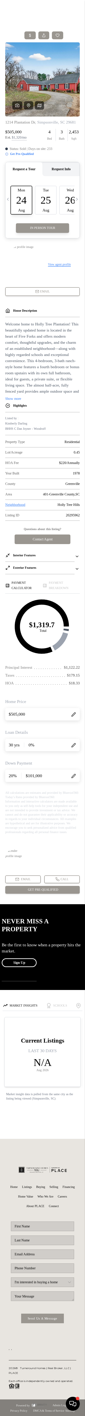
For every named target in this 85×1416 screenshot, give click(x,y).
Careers (62, 1196)
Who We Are (45, 1196)
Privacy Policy (18, 1410)
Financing (69, 1187)
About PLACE (35, 1206)
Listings (27, 1187)
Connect (54, 1206)
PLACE (13, 1373)
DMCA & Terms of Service (48, 1410)
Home (14, 1187)
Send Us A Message (43, 1318)
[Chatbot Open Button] (73, 1404)
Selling (53, 1187)
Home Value (25, 1196)
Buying (40, 1187)
